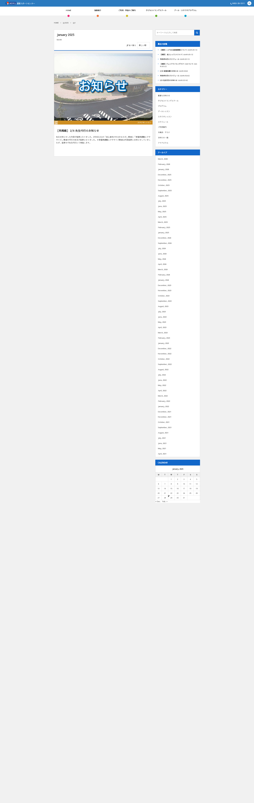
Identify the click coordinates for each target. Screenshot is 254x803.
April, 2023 (162, 327)
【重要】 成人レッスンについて (171, 54)
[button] (249, 3)
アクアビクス (163, 143)
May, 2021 (162, 448)
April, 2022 (162, 390)
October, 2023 (163, 296)
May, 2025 (162, 211)
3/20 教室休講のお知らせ (169, 71)
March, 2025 (163, 222)
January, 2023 (163, 343)
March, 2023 (163, 332)
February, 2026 (164, 164)
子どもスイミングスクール (168, 101)
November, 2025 (164, 180)
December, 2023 (164, 285)
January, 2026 (163, 169)
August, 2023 (163, 306)
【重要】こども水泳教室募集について (173, 50)
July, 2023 (162, 311)
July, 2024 (162, 248)
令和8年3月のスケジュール (169, 76)
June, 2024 (162, 254)
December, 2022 (164, 348)
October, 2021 (163, 422)
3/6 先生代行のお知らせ (168, 80)
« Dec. (158, 501)
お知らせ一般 (163, 137)
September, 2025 (165, 190)
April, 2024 (162, 264)
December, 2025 (164, 174)
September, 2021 (165, 427)
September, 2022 (165, 364)
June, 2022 (162, 380)
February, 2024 (164, 275)
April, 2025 (162, 217)
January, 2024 (163, 280)
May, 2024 (162, 259)
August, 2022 (163, 369)
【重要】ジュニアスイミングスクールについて (176, 64)
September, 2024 (165, 243)
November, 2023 (164, 290)
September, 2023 (165, 301)
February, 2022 (164, 401)
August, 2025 (163, 196)
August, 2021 (163, 433)
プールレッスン (164, 111)
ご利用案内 (162, 127)
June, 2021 (162, 443)
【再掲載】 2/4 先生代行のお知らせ (77, 130)
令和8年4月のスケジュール (169, 59)
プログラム (162, 106)
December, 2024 (164, 238)
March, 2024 (163, 269)
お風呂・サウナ (164, 132)
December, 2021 (164, 411)
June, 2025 (162, 206)
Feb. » (164, 501)
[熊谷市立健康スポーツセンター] (20, 3)
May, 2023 (162, 322)
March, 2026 (163, 159)
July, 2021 (162, 438)
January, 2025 (163, 232)
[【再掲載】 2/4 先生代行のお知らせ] (103, 87)
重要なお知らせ (164, 95)
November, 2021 (164, 417)
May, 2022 (162, 385)
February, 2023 (164, 338)
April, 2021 (162, 454)
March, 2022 (163, 396)
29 (171, 498)
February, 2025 (164, 227)
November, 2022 (164, 353)
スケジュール (163, 122)
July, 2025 (162, 201)
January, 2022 (163, 406)
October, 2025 (163, 185)
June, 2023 (162, 317)
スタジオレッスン (144, 122)
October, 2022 (163, 359)
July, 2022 (162, 375)
